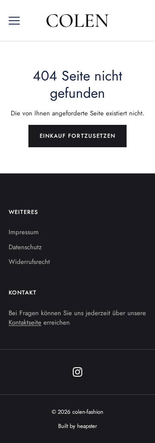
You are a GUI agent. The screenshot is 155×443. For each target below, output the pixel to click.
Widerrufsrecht (29, 261)
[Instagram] (77, 371)
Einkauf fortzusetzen (77, 136)
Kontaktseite (25, 322)
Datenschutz (25, 247)
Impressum (24, 232)
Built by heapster (77, 426)
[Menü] (14, 20)
